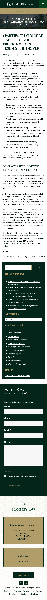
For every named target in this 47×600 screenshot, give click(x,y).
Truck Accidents (37, 54)
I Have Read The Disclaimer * (21, 476)
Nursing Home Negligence (19, 346)
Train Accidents (14, 357)
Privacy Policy (28, 591)
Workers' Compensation (18, 364)
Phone (7, 418)
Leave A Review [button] (24, 575)
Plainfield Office (23, 539)
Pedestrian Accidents (16, 350)
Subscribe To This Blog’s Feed (17, 375)
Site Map (17, 591)
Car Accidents (13, 336)
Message (8, 442)
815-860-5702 (24, 11)
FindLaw (34, 594)
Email (7, 430)
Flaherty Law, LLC (9, 54)
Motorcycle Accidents (16, 343)
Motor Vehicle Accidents (18, 340)
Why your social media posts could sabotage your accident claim (22, 294)
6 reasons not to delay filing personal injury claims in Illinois (23, 306)
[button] (43, 4)
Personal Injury (14, 353)
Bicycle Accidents (15, 333)
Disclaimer (8, 471)
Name (7, 406)
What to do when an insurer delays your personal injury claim (24, 300)
